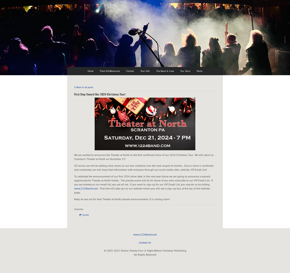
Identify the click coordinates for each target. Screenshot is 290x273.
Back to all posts (84, 87)
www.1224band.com (145, 234)
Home (90, 71)
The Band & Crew (165, 71)
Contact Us (145, 242)
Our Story (185, 71)
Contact (130, 71)
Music (200, 71)
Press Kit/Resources (110, 71)
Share (85, 215)
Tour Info (145, 71)
